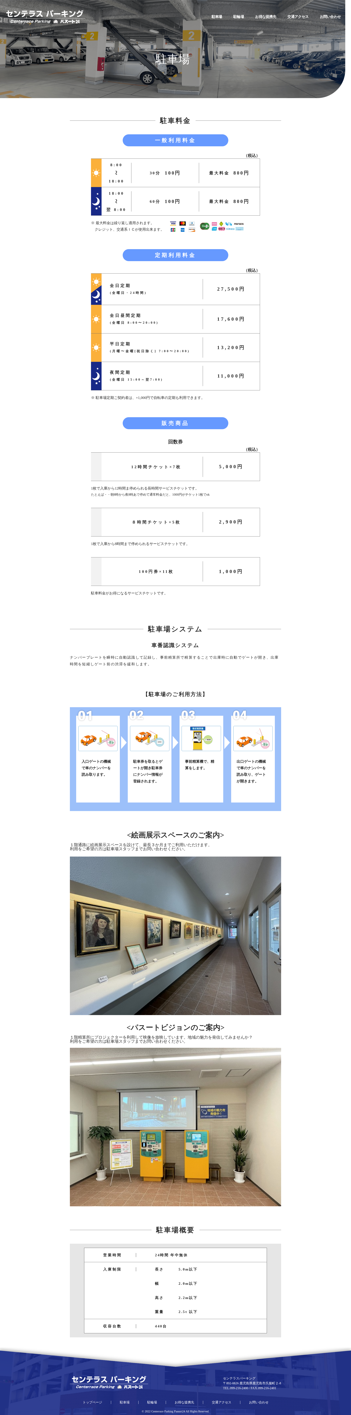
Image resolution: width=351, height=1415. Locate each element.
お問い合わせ (330, 17)
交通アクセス (298, 17)
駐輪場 (238, 17)
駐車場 (217, 17)
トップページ (92, 1402)
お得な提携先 (265, 17)
